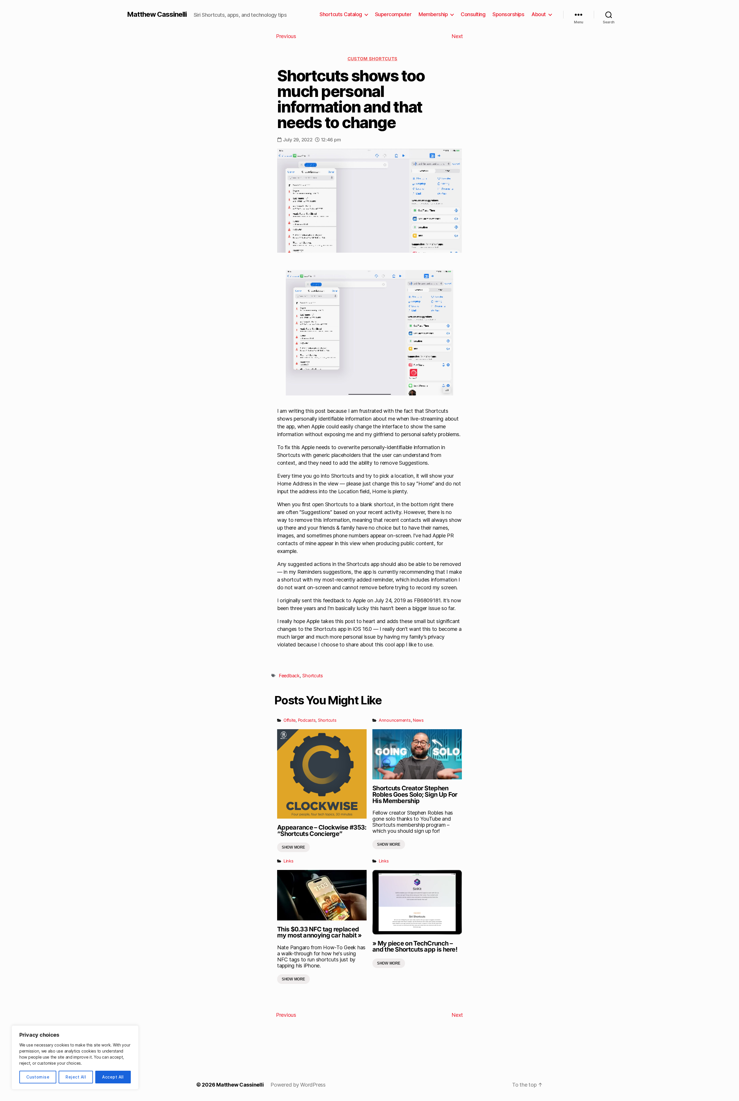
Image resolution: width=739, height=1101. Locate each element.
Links (288, 860)
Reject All (76, 1076)
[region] (75, 1057)
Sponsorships (508, 14)
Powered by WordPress (298, 1085)
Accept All (113, 1076)
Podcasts (307, 720)
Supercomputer (393, 14)
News (418, 720)
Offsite (289, 720)
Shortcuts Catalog (341, 14)
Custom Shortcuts (373, 58)
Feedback (289, 675)
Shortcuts (312, 675)
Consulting (473, 14)
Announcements (395, 720)
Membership (433, 14)
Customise (37, 1076)
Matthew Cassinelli (157, 14)
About (538, 14)
